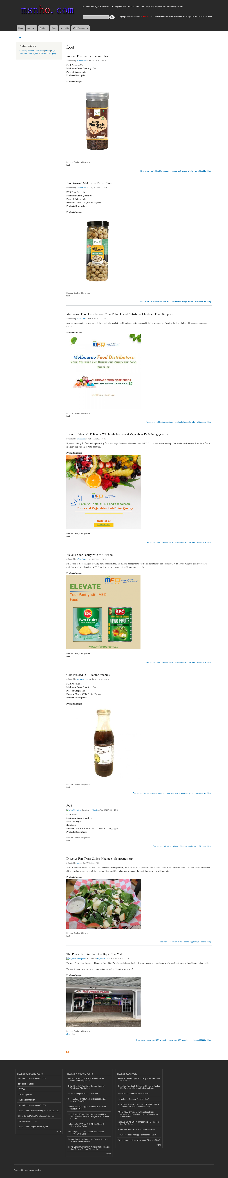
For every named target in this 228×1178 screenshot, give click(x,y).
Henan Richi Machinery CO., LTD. (32, 1078)
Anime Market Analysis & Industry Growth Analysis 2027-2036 (139, 1079)
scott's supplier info (191, 941)
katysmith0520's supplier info (180, 1040)
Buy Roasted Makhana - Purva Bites (89, 183)
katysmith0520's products (157, 1040)
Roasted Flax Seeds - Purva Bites (87, 56)
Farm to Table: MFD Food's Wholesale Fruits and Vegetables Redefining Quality (117, 434)
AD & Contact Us (80, 28)
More (58, 1131)
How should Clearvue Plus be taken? (133, 1099)
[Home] (47, 10)
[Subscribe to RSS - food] (67, 1051)
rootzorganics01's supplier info (178, 793)
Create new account (134, 16)
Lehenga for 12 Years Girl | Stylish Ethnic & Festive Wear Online (86, 1125)
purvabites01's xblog (203, 171)
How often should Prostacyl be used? (133, 1093)
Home (20, 28)
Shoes (47, 50)
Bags (53, 50)
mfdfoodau (81, 318)
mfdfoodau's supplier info (185, 422)
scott (78, 863)
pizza (68, 1034)
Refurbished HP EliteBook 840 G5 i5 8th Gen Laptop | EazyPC (87, 1100)
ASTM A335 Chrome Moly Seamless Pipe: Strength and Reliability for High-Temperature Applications (138, 1114)
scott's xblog (206, 941)
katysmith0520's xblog (202, 1040)
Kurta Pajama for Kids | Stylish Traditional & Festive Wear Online (86, 1132)
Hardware (23, 53)
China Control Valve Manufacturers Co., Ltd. (36, 1115)
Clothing (23, 50)
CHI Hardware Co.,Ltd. (27, 1121)
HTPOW (21, 1089)
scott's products (176, 941)
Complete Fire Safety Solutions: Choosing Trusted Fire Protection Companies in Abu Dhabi (139, 1087)
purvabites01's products (160, 171)
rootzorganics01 (82, 679)
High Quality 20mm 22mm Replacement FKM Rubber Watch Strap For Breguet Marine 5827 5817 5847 (88, 1116)
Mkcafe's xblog (205, 846)
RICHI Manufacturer (26, 1099)
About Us (64, 28)
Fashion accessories (36, 50)
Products (44, 28)
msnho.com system (33, 1170)
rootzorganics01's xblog (201, 793)
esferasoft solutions (26, 1083)
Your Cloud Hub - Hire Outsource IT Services (137, 1129)
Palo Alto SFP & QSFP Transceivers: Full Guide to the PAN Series (139, 1122)
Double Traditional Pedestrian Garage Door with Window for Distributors (88, 1140)
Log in (121, 16)
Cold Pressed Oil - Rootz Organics (88, 675)
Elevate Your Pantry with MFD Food (89, 555)
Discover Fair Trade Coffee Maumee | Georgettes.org (99, 858)
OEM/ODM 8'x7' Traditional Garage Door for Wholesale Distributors (86, 1087)
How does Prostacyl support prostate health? (137, 1134)
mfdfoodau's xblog (204, 422)
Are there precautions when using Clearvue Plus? (139, 1140)
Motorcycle (33, 53)
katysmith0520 (102, 958)
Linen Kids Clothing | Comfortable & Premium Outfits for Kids (87, 1107)
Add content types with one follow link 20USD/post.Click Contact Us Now (181, 16)
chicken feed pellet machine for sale (83, 1093)
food (68, 165)
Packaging (51, 53)
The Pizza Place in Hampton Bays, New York (94, 954)
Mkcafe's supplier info (188, 846)
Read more (144, 170)
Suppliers (31, 28)
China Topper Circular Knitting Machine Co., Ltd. (38, 1110)
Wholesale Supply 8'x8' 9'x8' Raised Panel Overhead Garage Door (86, 1079)
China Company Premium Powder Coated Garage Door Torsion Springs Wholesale (89, 1147)
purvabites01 (81, 60)
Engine (43, 53)
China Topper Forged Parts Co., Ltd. (33, 1126)
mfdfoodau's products (165, 422)
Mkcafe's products (171, 846)
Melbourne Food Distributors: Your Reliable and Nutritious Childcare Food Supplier (119, 314)
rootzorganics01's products (154, 793)
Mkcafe (95, 810)
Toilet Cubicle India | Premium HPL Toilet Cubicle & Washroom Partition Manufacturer (138, 1105)
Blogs (54, 28)
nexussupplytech (25, 1094)
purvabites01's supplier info (182, 171)
